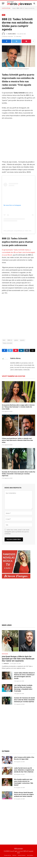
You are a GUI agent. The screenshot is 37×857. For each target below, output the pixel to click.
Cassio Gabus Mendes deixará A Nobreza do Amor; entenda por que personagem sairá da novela (24, 675)
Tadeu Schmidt (7, 343)
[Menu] (3, 3)
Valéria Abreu (12, 33)
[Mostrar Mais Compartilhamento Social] (33, 41)
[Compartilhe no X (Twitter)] (16, 41)
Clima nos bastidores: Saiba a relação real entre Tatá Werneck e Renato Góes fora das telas (17, 440)
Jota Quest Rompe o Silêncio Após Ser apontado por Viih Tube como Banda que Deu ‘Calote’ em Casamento (18, 658)
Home (14, 8)
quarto (22, 340)
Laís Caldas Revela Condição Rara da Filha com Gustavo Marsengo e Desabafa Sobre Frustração (23, 688)
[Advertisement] (18, 140)
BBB (18, 8)
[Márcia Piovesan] (19, 3)
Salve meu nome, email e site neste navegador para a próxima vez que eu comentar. (17, 532)
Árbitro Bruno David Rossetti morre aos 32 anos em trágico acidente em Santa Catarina (24, 794)
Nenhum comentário (8, 36)
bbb (4, 340)
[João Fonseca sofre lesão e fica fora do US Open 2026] (7, 760)
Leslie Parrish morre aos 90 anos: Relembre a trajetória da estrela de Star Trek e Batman (24, 770)
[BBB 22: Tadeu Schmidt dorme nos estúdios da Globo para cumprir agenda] (18, 56)
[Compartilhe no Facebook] (6, 41)
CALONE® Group (8, 851)
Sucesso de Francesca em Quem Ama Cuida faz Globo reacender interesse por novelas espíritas (18, 474)
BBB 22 (10, 340)
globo (16, 340)
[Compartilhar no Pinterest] (26, 41)
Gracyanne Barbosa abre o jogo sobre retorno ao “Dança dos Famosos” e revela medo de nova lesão (18, 407)
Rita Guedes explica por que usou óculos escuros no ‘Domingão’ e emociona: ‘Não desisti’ (23, 782)
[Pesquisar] (34, 3)
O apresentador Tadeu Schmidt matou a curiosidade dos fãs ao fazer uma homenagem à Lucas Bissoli (18, 252)
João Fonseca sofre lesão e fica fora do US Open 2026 (24, 758)
